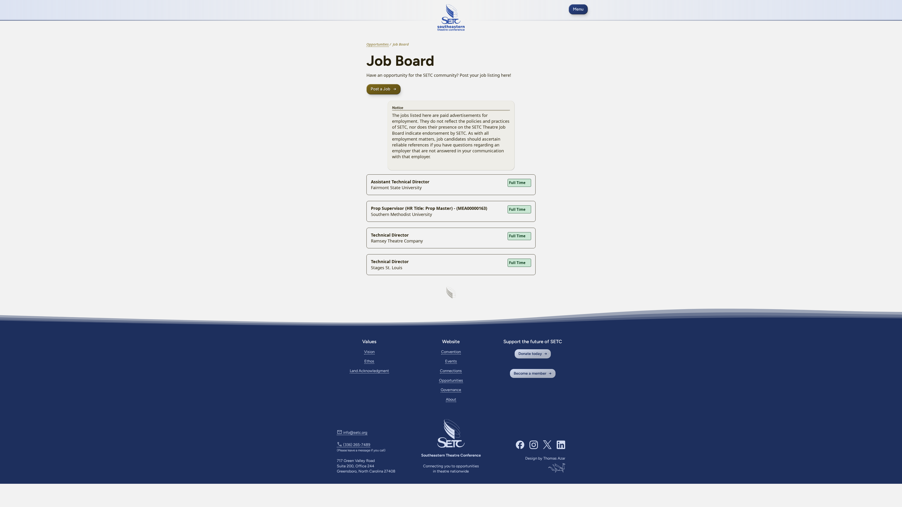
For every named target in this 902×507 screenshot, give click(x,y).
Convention (451, 352)
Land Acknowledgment (369, 371)
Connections (451, 371)
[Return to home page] (451, 17)
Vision (369, 352)
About (451, 399)
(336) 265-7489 (356, 444)
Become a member (530, 373)
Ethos (369, 361)
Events (451, 361)
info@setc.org (355, 432)
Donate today (530, 353)
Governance (451, 390)
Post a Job (380, 89)
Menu (578, 9)
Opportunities (377, 44)
